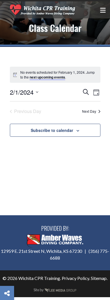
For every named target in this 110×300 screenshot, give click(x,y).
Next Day (89, 111)
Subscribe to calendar (52, 130)
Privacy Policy (75, 278)
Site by (39, 290)
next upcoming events (47, 77)
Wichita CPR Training (39, 278)
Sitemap (99, 278)
